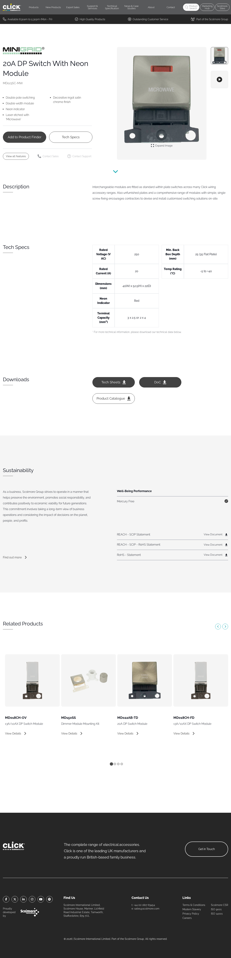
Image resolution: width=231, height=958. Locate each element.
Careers (187, 918)
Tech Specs (71, 137)
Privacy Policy (190, 913)
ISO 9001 (216, 909)
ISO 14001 (217, 913)
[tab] (111, 763)
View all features (16, 156)
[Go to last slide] (218, 626)
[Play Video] (219, 79)
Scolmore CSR (219, 905)
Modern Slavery (191, 909)
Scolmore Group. (135, 938)
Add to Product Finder (24, 137)
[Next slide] (225, 626)
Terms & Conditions (193, 905)
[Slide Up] (115, 173)
